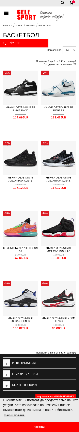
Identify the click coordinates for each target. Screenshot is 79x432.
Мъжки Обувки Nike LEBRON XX (20, 249)
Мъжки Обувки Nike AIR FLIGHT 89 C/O (20, 109)
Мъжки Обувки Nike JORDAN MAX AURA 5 (20, 179)
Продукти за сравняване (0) (60, 64)
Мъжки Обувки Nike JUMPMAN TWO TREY (58, 249)
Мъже (19, 25)
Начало (7, 25)
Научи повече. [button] (14, 415)
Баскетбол (44, 25)
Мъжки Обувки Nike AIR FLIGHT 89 (58, 109)
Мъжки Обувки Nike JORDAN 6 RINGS (20, 320)
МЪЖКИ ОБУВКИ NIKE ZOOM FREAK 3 (58, 320)
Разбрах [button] (39, 426)
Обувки (30, 25)
